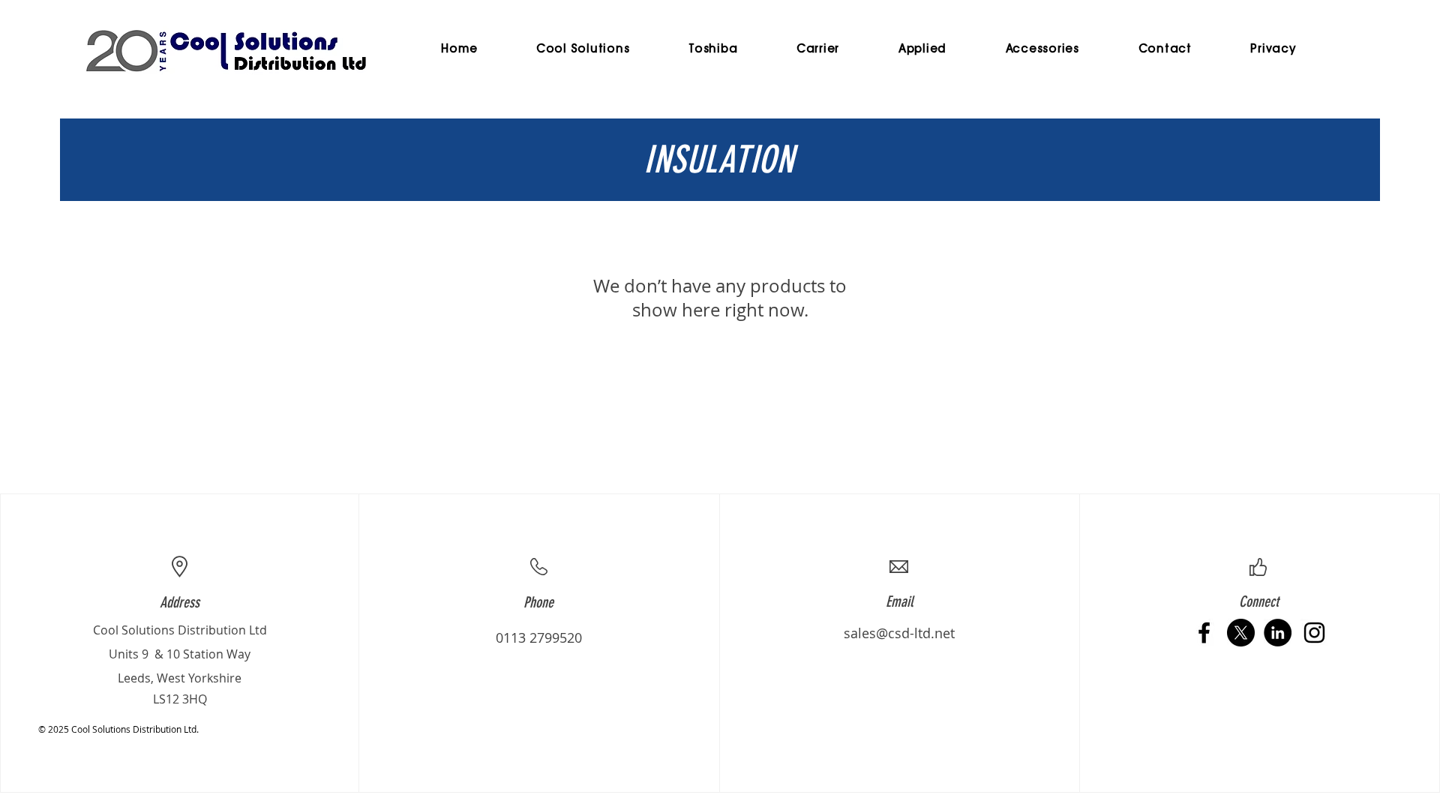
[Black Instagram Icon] (1314, 632)
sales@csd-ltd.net (899, 633)
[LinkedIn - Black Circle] (1278, 632)
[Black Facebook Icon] (1204, 632)
